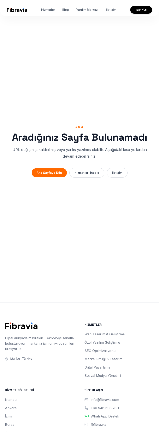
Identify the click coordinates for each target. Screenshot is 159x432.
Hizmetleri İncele (87, 172)
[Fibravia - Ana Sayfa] (17, 10)
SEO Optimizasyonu (100, 351)
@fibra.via (98, 424)
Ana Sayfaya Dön (49, 172)
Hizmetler (48, 9)
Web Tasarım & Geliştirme (104, 334)
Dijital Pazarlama (97, 367)
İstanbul (11, 400)
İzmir (9, 416)
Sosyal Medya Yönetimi (102, 376)
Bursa (9, 424)
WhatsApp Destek (105, 416)
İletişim (111, 9)
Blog (65, 9)
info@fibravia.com (105, 400)
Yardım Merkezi (87, 9)
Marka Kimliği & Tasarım (103, 359)
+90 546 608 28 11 (105, 408)
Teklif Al (141, 10)
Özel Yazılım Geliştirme (102, 342)
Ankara (11, 408)
